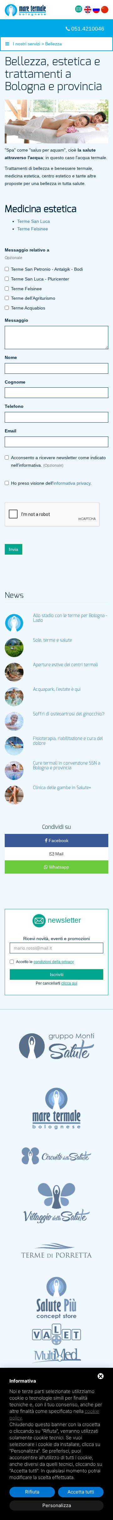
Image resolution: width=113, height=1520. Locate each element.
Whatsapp (58, 867)
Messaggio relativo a (27, 253)
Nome (11, 357)
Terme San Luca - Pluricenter (40, 278)
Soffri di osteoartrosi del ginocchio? (69, 714)
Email (10, 430)
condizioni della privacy (54, 962)
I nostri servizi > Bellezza (35, 43)
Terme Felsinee (32, 228)
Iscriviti (56, 974)
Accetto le (45, 962)
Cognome (15, 381)
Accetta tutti (80, 1492)
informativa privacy (71, 483)
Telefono (14, 406)
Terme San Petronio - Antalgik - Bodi (47, 269)
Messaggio (16, 320)
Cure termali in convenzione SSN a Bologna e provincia (66, 765)
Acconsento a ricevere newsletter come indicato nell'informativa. (58, 461)
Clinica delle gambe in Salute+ (62, 788)
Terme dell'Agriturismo (33, 298)
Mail (58, 853)
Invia (13, 549)
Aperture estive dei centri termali (65, 665)
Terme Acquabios (28, 307)
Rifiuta (32, 1492)
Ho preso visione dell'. (51, 483)
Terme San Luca (33, 221)
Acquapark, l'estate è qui (57, 689)
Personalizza (56, 1505)
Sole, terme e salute (52, 640)
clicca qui (69, 983)
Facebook (57, 840)
